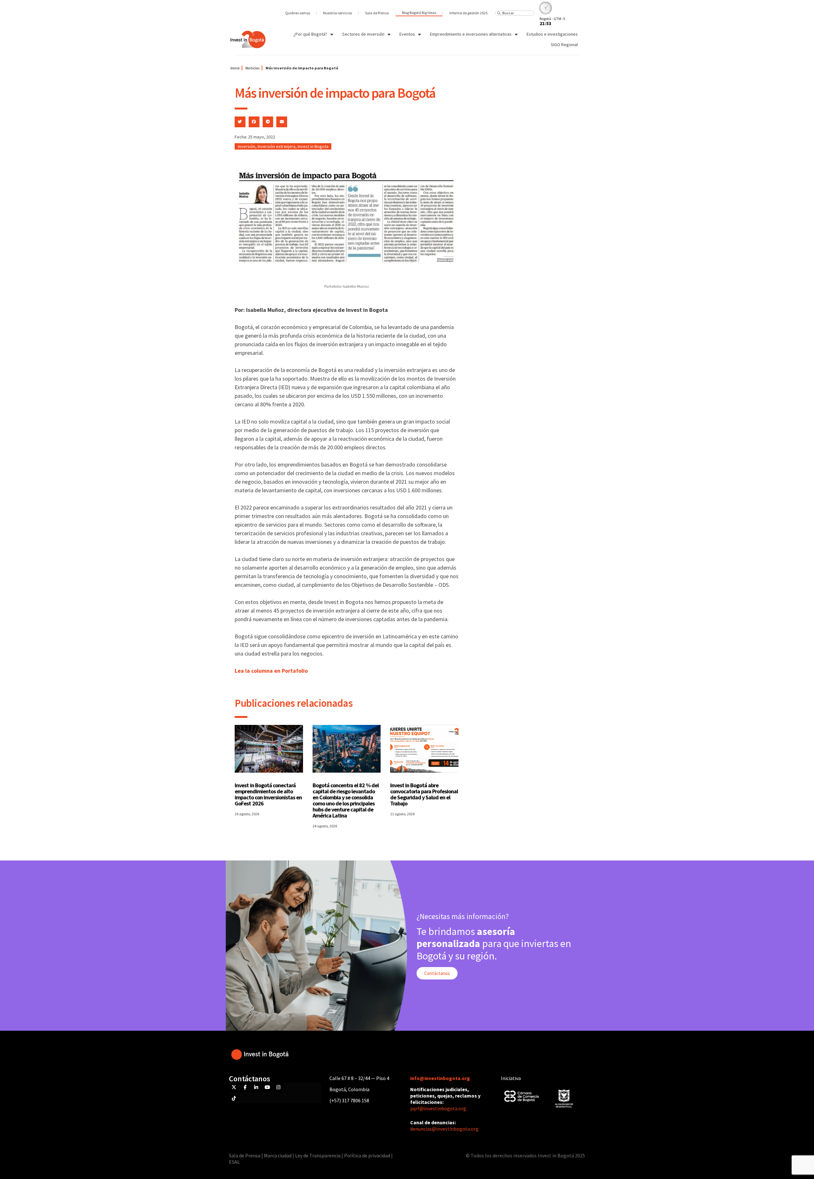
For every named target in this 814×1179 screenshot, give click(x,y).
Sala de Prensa (377, 13)
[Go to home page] (248, 39)
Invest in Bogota (313, 146)
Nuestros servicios (337, 13)
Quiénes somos (297, 13)
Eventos (407, 34)
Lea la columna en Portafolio (271, 670)
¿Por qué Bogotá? (310, 34)
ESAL (234, 1162)
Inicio (235, 68)
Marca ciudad (278, 1155)
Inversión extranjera (276, 146)
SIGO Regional (564, 44)
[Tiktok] (233, 1098)
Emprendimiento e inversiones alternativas (471, 34)
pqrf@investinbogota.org (438, 1108)
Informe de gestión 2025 (468, 13)
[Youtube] (267, 1087)
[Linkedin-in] (256, 1087)
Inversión (246, 146)
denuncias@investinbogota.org (444, 1129)
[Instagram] (278, 1087)
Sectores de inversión (363, 34)
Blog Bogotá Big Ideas (419, 12)
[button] (240, 121)
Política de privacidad (367, 1155)
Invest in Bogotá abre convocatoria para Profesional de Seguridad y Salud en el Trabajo (424, 794)
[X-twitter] (233, 1087)
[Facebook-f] (245, 1087)
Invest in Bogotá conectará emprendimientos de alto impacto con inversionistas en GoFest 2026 (268, 794)
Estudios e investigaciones (552, 34)
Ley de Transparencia (318, 1155)
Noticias (252, 68)
